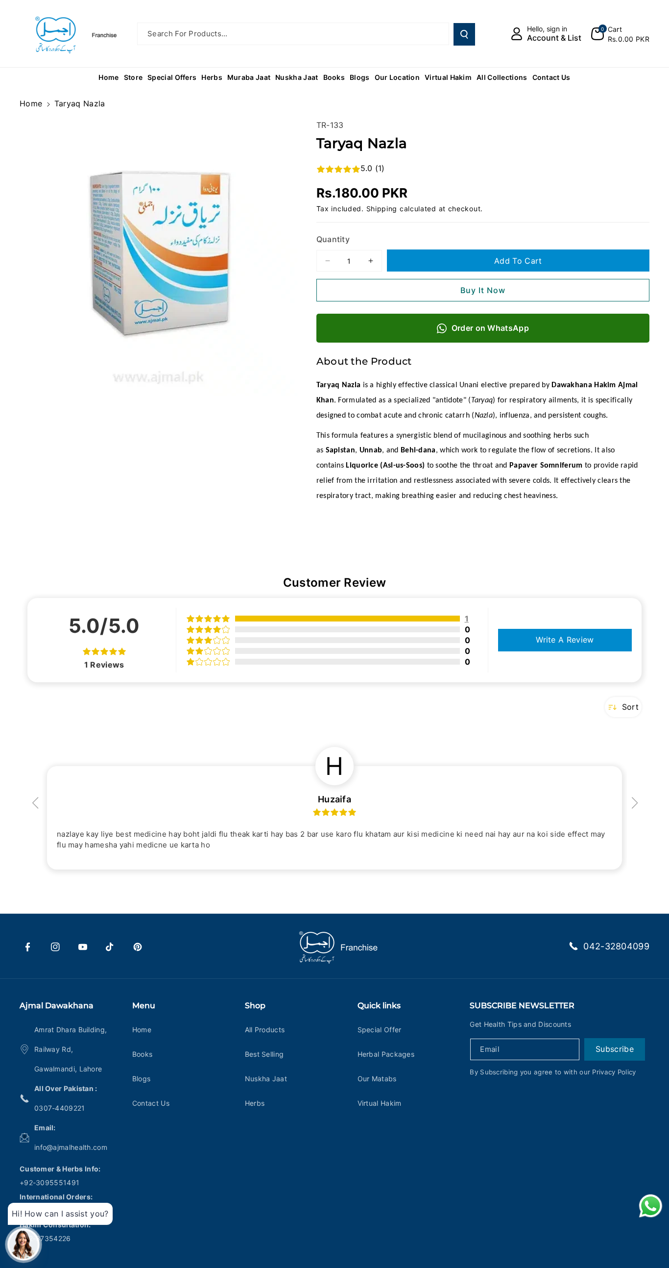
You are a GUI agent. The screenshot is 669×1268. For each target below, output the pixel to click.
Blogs (141, 1078)
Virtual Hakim (380, 1103)
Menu (143, 1005)
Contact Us (150, 1103)
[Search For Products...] (464, 34)
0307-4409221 (59, 1108)
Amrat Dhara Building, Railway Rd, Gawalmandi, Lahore (70, 1049)
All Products (265, 1029)
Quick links (379, 1005)
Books (142, 1054)
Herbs (255, 1103)
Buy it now (482, 290)
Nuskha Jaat (266, 1078)
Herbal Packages (386, 1054)
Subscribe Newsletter (522, 1005)
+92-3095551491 (49, 1182)
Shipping (382, 208)
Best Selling (264, 1054)
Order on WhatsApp (490, 328)
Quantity (333, 239)
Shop (255, 1005)
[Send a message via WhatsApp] (650, 1206)
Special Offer (380, 1029)
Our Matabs (377, 1078)
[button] (620, 34)
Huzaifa (334, 799)
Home (31, 103)
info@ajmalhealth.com (70, 1147)
